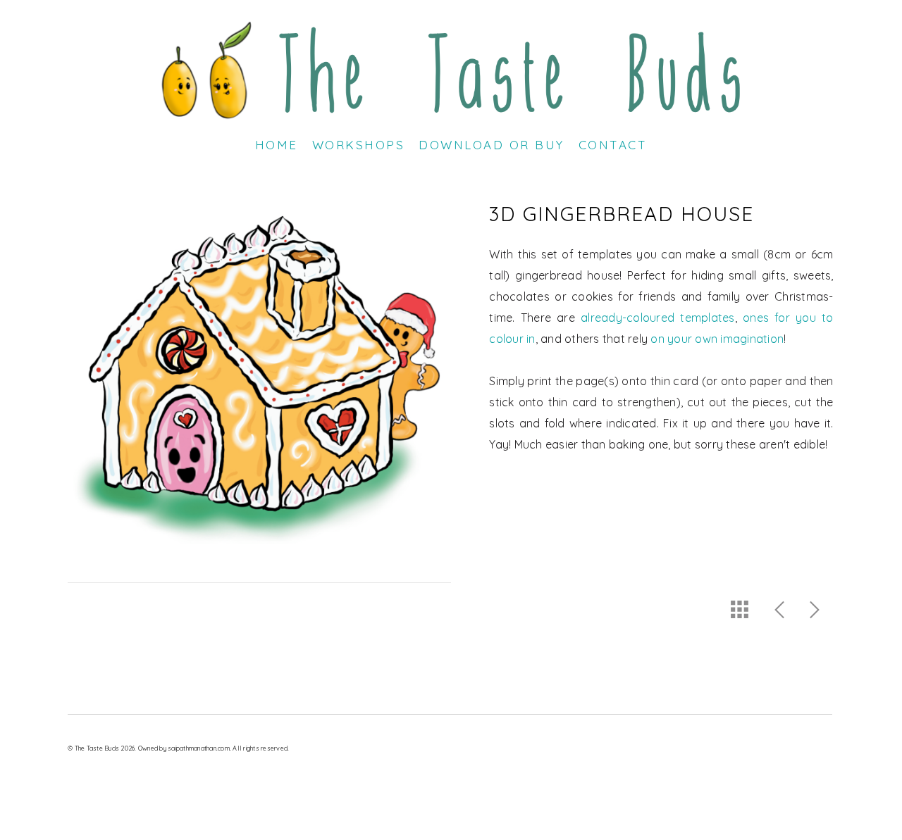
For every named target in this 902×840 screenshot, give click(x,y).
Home (276, 144)
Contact (613, 144)
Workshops (358, 144)
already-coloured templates (657, 318)
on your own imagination (717, 339)
